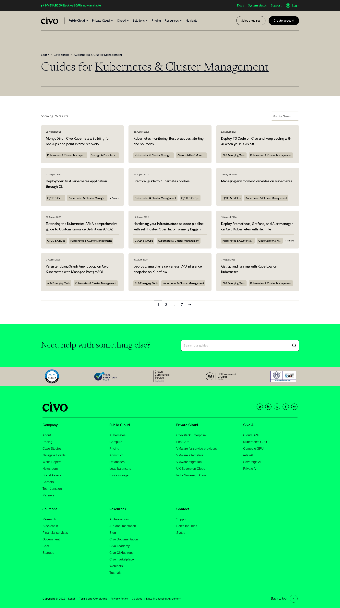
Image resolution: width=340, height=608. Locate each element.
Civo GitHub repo (121, 552)
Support (276, 5)
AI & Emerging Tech (234, 155)
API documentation (122, 526)
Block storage (118, 475)
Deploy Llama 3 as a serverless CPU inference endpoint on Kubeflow (167, 269)
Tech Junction (52, 488)
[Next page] (190, 304)
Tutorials (115, 572)
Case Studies (51, 448)
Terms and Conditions (93, 598)
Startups (48, 552)
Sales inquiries (186, 526)
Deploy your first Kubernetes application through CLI (76, 184)
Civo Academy (119, 546)
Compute (115, 442)
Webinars (116, 566)
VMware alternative (189, 455)
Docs (240, 5)
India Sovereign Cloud (192, 475)
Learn (45, 55)
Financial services (55, 532)
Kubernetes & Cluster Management (67, 155)
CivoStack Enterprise (191, 435)
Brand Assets (51, 475)
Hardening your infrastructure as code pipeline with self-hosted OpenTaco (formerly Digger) (168, 226)
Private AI (250, 468)
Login (295, 5)
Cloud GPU (251, 435)
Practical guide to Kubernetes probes (161, 181)
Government (51, 539)
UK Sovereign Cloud (190, 468)
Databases (117, 462)
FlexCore (182, 442)
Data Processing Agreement (163, 598)
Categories (61, 55)
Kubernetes (117, 435)
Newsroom (50, 468)
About (46, 435)
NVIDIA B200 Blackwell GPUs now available (73, 5)
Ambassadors (119, 519)
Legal (71, 598)
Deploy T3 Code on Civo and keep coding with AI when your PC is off (256, 141)
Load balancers (120, 468)
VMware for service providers (196, 448)
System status (257, 5)
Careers (48, 482)
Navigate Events (54, 455)
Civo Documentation (123, 539)
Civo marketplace (121, 559)
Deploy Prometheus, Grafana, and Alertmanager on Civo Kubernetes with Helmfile (257, 226)
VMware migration (189, 462)
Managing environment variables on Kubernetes (256, 181)
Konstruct (116, 455)
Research (49, 519)
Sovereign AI (252, 462)
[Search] (294, 345)
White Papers (51, 462)
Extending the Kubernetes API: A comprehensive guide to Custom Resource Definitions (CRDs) (81, 226)
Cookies (137, 598)
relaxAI (248, 455)
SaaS (46, 546)
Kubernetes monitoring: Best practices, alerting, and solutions (168, 141)
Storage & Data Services (105, 155)
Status (180, 532)
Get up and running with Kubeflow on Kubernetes (249, 269)
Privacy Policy (119, 598)
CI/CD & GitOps (56, 198)
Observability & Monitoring (192, 155)
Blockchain (50, 526)
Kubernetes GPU (255, 442)
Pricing (47, 442)
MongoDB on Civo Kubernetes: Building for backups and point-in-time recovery (78, 141)
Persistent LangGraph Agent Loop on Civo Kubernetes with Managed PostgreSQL (77, 269)
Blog (112, 532)
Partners (48, 495)
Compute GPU (253, 448)
